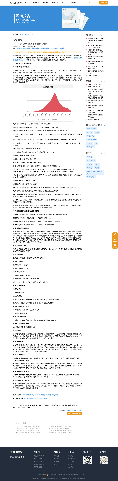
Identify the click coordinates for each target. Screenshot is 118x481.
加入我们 (74, 2)
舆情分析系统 (52, 479)
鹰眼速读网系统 (78, 410)
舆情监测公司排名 (92, 128)
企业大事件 (71, 458)
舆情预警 (97, 164)
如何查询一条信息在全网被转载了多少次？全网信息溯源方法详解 (29, 428)
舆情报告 (56, 456)
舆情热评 (56, 458)
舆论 (96, 143)
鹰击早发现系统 (68, 410)
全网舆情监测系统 (92, 139)
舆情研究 (56, 461)
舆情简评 (56, 464)
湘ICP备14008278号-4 (66, 474)
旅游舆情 (97, 168)
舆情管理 (97, 132)
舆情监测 (89, 143)
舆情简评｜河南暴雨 (93, 119)
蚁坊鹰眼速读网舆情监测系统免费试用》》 (37, 398)
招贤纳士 (71, 464)
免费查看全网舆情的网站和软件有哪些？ (60, 428)
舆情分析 (89, 132)
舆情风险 (89, 164)
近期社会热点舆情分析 (94, 75)
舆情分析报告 (38, 467)
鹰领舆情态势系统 (39, 464)
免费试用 (104, 3)
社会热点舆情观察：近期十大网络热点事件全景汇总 (29, 426)
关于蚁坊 (64, 2)
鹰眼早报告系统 (39, 461)
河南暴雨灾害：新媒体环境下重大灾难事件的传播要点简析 (61, 432)
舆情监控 (16, 3)
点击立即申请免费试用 (74, 413)
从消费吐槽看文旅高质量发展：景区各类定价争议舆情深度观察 (95, 52)
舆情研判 (89, 168)
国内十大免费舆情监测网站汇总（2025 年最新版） (61, 430)
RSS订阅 (70, 467)
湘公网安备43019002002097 (54, 474)
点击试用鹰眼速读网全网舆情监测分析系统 (54, 52)
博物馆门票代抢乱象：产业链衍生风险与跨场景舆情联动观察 (95, 40)
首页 (26, 2)
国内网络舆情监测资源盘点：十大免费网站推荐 (61, 426)
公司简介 (71, 456)
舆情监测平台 (90, 147)
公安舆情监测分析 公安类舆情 (94, 172)
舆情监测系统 (90, 136)
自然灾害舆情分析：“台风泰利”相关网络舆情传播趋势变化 (40, 395)
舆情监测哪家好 (91, 177)
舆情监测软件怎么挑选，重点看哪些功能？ (28, 432)
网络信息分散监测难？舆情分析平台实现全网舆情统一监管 (29, 430)
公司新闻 (71, 461)
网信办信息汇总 (91, 160)
